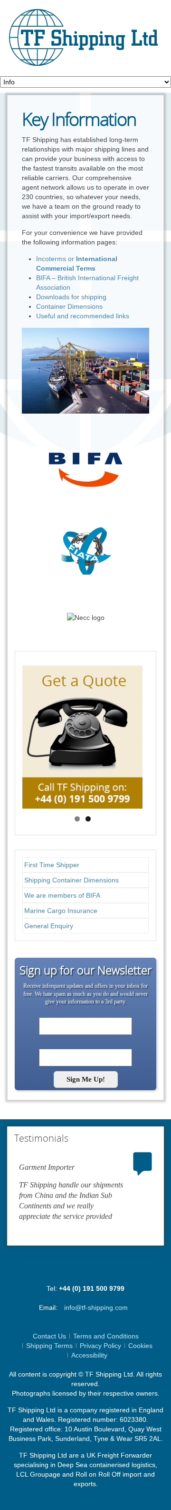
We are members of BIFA (62, 895)
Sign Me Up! (85, 1079)
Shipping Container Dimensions (71, 880)
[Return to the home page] (81, 38)
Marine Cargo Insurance (60, 910)
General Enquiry (48, 926)
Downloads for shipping (71, 297)
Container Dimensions (69, 306)
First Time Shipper (51, 865)
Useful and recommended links (82, 316)
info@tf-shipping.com (96, 1307)
